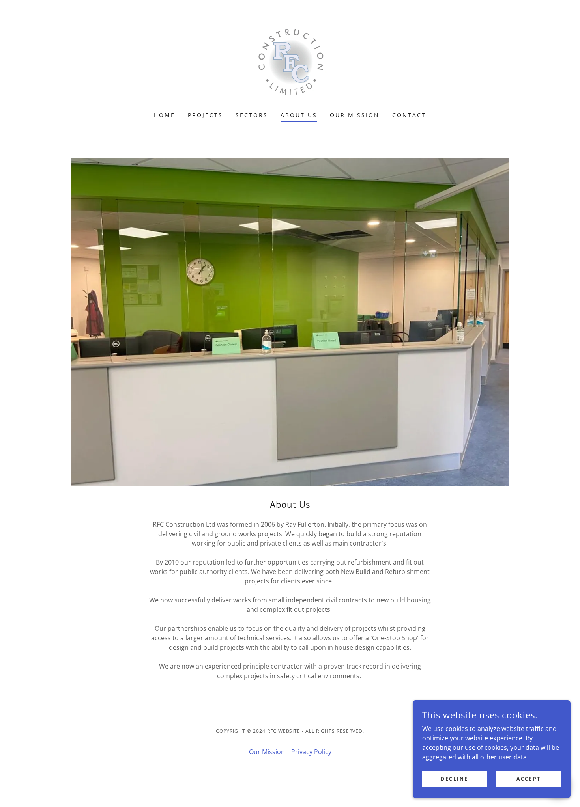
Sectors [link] (252, 115)
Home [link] (164, 115)
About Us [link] (299, 115)
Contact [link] (409, 115)
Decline (454, 778)
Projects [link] (205, 115)
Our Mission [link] (355, 115)
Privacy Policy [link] (311, 751)
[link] (289, 60)
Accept (528, 778)
